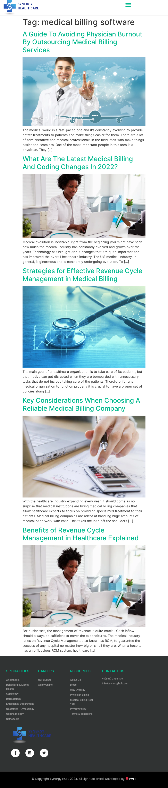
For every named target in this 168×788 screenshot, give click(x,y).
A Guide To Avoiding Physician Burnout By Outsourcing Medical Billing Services (82, 42)
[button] (128, 4)
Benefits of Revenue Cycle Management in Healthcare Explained (81, 534)
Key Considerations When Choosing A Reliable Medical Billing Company (81, 404)
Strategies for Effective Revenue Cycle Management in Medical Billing (82, 275)
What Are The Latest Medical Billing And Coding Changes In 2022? (78, 163)
